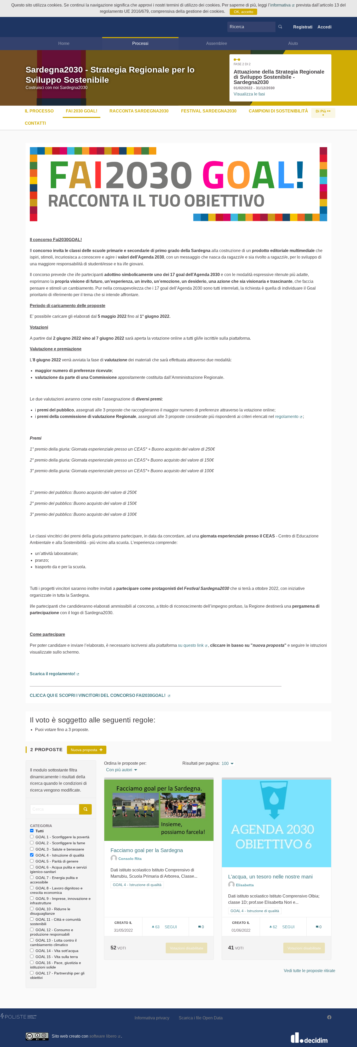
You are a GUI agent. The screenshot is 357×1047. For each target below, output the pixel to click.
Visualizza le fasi (249, 94)
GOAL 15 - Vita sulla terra (57, 957)
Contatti (35, 123)
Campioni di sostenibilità (278, 111)
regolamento (289, 416)
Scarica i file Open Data (201, 1018)
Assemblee (216, 43)
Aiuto (293, 43)
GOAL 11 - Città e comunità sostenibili (55, 921)
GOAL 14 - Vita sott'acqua (57, 951)
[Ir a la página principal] (33, 27)
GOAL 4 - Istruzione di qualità (60, 855)
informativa (282, 5)
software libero (105, 1036)
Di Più (321, 111)
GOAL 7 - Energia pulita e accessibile (54, 880)
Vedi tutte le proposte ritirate (309, 970)
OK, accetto (243, 12)
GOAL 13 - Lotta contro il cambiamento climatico (53, 942)
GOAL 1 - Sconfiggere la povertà (62, 837)
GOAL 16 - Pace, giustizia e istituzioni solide (55, 965)
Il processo (39, 111)
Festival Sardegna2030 (209, 111)
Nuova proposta (84, 750)
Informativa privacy (152, 1018)
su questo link (193, 645)
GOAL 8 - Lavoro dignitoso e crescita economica (56, 890)
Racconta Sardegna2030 (139, 111)
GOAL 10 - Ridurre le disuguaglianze (50, 911)
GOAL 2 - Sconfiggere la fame (60, 843)
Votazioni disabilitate (186, 948)
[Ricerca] (280, 27)
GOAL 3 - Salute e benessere (60, 849)
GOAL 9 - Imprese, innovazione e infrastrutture (60, 900)
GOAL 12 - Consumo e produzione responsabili (51, 932)
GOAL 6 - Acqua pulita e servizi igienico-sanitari (58, 869)
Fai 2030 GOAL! (81, 111)
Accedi (324, 27)
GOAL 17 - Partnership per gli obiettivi (57, 975)
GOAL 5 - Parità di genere (57, 861)
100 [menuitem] (225, 764)
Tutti (40, 831)
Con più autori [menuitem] (119, 770)
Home (64, 43)
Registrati (302, 27)
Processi (140, 43)
